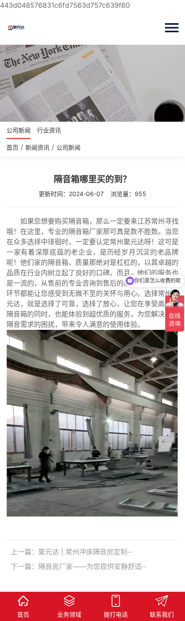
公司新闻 (18, 130)
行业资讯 (49, 130)
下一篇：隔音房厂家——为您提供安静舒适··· (79, 566)
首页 (12, 147)
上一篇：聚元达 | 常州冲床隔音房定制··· (72, 551)
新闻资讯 (37, 147)
